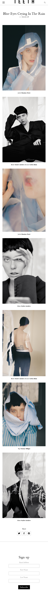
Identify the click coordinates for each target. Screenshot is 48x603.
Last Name (24, 577)
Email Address (24, 562)
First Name (24, 570)
